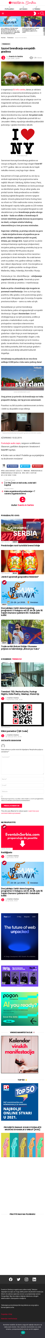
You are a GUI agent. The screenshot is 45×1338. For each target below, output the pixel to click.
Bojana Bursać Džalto (13, 471)
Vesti (15, 542)
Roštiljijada (6, 852)
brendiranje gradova (12, 473)
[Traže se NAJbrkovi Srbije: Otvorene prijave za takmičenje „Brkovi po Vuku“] (31, 21)
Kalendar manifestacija (9, 1318)
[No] (20, 1335)
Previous (1, 26)
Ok (23, 1332)
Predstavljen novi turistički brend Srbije (20, 545)
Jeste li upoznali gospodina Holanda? (20, 576)
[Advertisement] (22, 1185)
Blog (15, 573)
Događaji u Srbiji (6, 1314)
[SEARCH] (42, 13)
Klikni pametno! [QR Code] (14, 731)
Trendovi (17, 659)
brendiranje (37, 471)
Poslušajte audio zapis (11, 443)
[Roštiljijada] (22, 838)
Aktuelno (23, 9)
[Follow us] (38, 13)
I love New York (9, 475)
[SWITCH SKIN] (34, 13)
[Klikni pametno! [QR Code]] (22, 714)
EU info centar (30, 473)
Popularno (9, 9)
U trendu (36, 9)
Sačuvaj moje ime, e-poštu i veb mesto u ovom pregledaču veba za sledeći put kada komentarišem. (22, 799)
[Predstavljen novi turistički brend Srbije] (22, 531)
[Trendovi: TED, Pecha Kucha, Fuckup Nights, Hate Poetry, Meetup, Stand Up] (22, 674)
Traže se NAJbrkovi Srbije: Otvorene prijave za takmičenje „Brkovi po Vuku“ (30, 30)
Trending (4, 582)
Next (44, 26)
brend (27, 471)
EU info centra (19, 89)
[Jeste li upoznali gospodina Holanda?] (22, 562)
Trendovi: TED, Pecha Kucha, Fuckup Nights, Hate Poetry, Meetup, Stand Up (20, 692)
